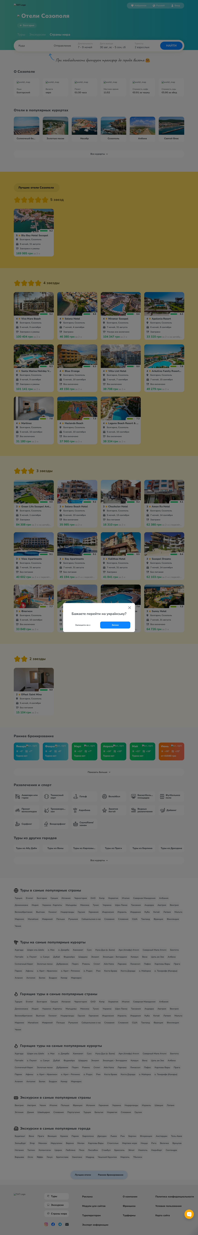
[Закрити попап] (129, 608)
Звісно (115, 625)
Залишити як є (82, 625)
